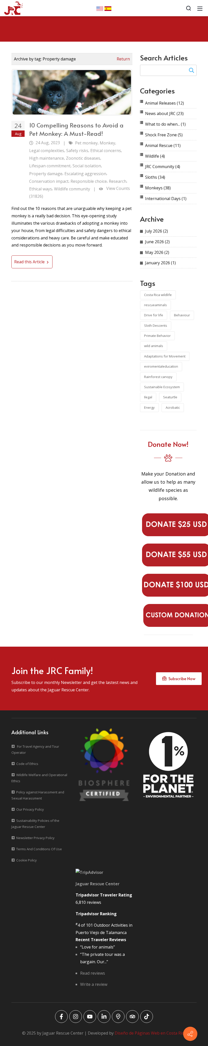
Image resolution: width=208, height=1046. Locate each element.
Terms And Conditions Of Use (39, 849)
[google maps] (118, 1016)
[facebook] (61, 1016)
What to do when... (165, 124)
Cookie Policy (26, 860)
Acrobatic (173, 407)
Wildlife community (72, 189)
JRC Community (162, 166)
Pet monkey (86, 143)
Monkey (107, 143)
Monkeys (158, 188)
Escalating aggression (85, 173)
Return (123, 59)
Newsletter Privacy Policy (35, 838)
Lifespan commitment (50, 166)
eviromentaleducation (161, 366)
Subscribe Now (180, 678)
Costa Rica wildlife (158, 294)
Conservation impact (48, 181)
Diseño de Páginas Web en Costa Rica (150, 1033)
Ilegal (148, 397)
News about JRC (164, 113)
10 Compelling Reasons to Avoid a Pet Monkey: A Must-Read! (76, 129)
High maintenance (46, 158)
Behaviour (182, 315)
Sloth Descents (155, 325)
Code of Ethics (27, 763)
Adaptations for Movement (164, 356)
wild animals (153, 346)
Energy (149, 407)
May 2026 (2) (157, 252)
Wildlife (155, 156)
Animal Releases (164, 103)
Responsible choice (89, 181)
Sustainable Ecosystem (162, 387)
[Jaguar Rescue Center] (13, 8)
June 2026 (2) (157, 241)
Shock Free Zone (164, 135)
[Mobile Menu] (200, 8)
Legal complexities (46, 150)
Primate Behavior (157, 335)
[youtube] (89, 1016)
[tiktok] (146, 1016)
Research (117, 181)
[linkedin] (104, 1016)
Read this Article (30, 262)
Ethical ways (40, 189)
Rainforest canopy (158, 376)
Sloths (155, 177)
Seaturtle (170, 397)
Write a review (93, 984)
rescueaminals (155, 305)
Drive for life (153, 315)
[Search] (188, 8)
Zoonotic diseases (83, 158)
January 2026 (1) (160, 263)
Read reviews (92, 973)
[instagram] (75, 1016)
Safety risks (77, 150)
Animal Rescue (163, 145)
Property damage (45, 173)
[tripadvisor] (132, 1016)
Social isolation (87, 166)
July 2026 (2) (156, 231)
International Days (165, 198)
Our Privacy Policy (30, 809)
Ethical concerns (105, 150)
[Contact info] (190, 1034)
